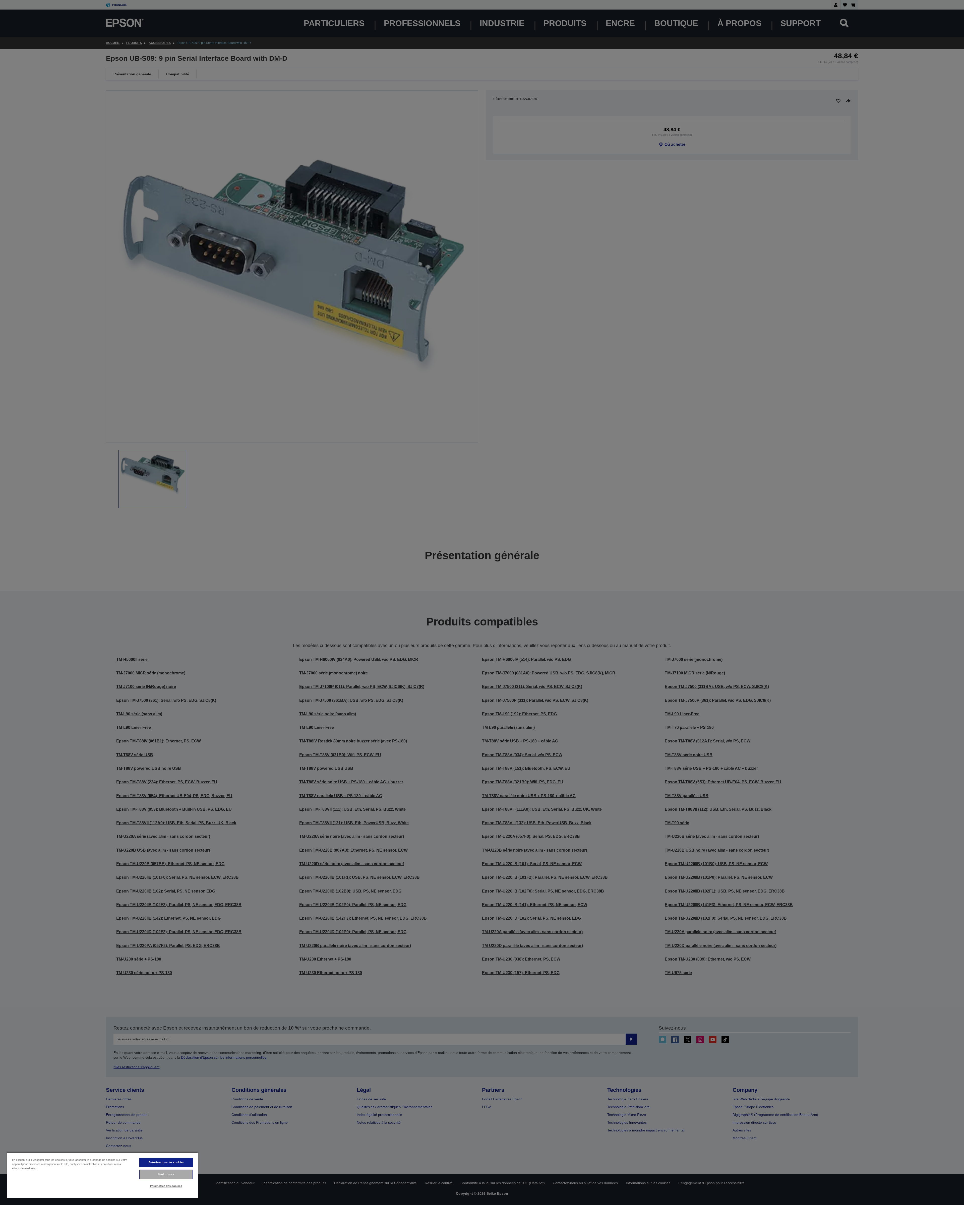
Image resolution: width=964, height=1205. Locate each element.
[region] (102, 1175)
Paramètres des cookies (166, 1185)
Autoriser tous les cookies (166, 1162)
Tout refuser (166, 1174)
